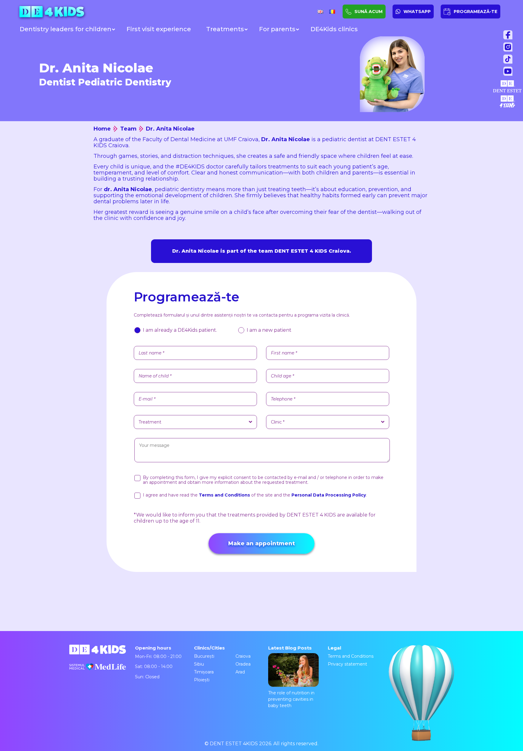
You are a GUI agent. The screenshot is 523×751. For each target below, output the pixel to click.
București (204, 656)
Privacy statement (347, 664)
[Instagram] (509, 48)
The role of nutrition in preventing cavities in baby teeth (291, 699)
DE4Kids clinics (334, 29)
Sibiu (199, 664)
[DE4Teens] (507, 101)
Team (128, 129)
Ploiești (201, 680)
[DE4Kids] (68, 11)
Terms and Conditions (350, 656)
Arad (240, 672)
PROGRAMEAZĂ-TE (475, 11)
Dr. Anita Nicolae (170, 129)
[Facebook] (509, 36)
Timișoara (204, 672)
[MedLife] (97, 671)
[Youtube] (509, 73)
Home (102, 129)
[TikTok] (509, 61)
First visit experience (159, 29)
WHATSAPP (417, 11)
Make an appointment (261, 543)
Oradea (243, 664)
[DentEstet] (507, 86)
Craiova (243, 656)
